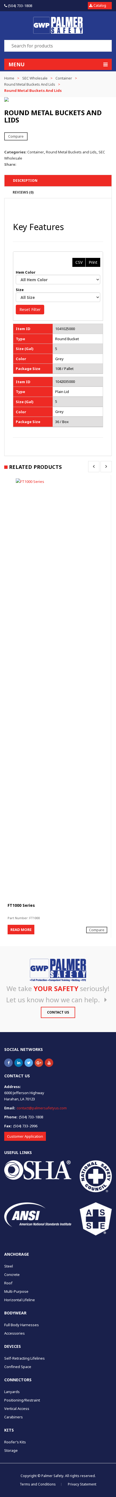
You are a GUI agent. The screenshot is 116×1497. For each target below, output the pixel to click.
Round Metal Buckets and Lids (29, 84)
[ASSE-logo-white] (96, 1218)
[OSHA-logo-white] (37, 1170)
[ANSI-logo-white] (37, 1214)
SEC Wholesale (35, 78)
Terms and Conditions (38, 1484)
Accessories (14, 1333)
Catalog (99, 5)
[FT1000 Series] (58, 689)
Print (93, 262)
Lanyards (12, 1391)
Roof (8, 1282)
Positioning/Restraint (22, 1400)
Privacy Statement (82, 1484)
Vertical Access (16, 1408)
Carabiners (13, 1416)
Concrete (12, 1274)
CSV (78, 262)
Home (9, 78)
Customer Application (25, 1136)
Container (63, 78)
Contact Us (58, 1012)
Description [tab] (25, 180)
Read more (21, 929)
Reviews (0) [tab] (23, 192)
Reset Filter (30, 309)
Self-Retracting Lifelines (24, 1358)
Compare (16, 136)
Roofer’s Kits (15, 1441)
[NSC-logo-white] (96, 1176)
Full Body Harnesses (21, 1324)
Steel (8, 1266)
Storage (11, 1450)
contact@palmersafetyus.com (42, 1107)
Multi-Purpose (16, 1291)
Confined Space (17, 1366)
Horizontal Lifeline (19, 1299)
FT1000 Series (21, 905)
